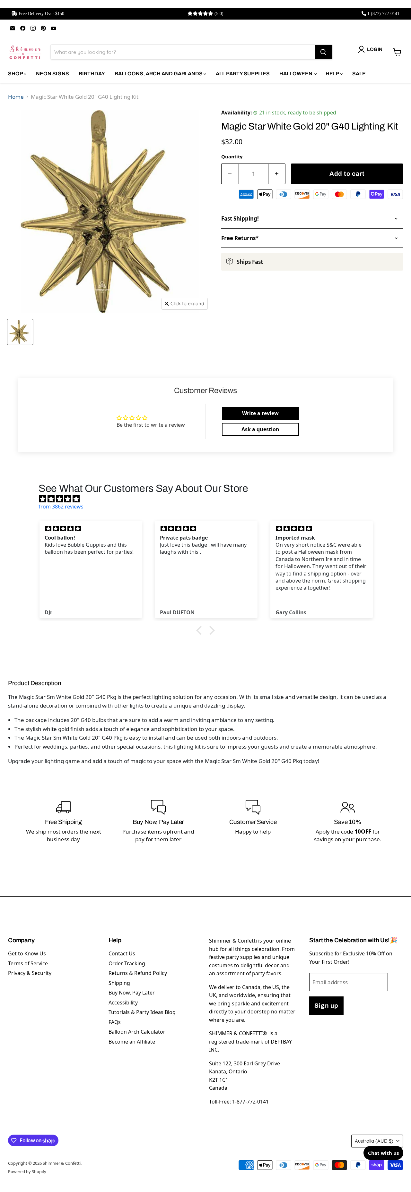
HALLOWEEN (296, 73)
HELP (333, 73)
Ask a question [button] (260, 429)
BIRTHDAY (92, 73)
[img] (209, 499)
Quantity (231, 156)
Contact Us (122, 953)
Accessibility (123, 1002)
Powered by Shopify (27, 1171)
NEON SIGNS (52, 73)
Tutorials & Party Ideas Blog (142, 1012)
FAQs (115, 1022)
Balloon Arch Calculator (137, 1031)
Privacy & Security (29, 973)
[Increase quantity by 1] (277, 174)
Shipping (119, 982)
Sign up (326, 1005)
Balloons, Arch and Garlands (159, 73)
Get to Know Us (27, 953)
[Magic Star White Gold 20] (20, 332)
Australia (374, 1141)
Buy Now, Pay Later (132, 992)
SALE (359, 73)
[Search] (323, 52)
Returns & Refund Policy (138, 973)
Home (16, 96)
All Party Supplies (243, 73)
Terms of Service (28, 963)
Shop (16, 73)
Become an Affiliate (132, 1041)
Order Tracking (127, 963)
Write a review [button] (260, 413)
